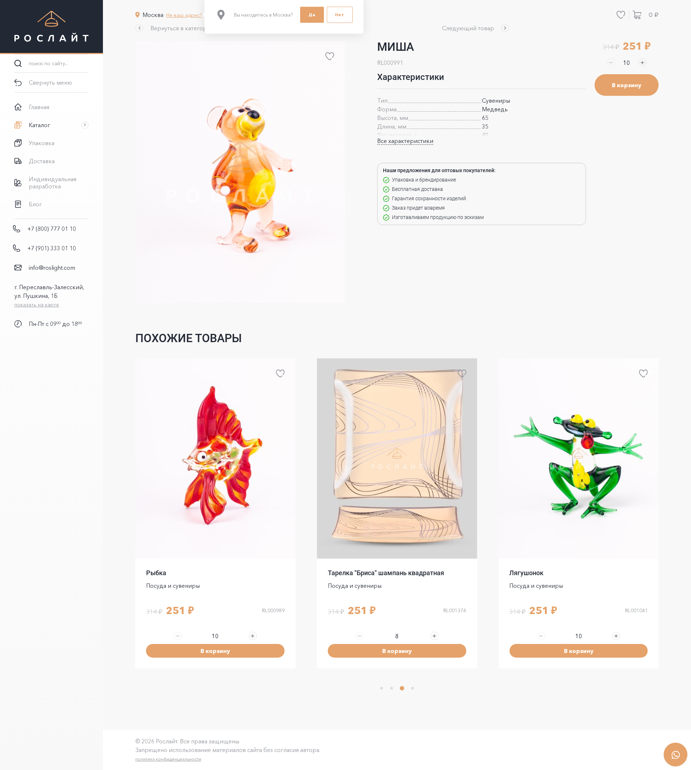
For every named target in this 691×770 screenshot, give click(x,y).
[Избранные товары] (621, 14)
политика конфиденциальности (168, 759)
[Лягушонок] (578, 458)
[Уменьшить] (611, 62)
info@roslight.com (52, 267)
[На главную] (51, 27)
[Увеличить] (642, 62)
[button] (175, 28)
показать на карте (36, 304)
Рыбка (156, 573)
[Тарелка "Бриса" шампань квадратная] (397, 458)
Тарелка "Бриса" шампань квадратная (386, 573)
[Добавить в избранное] (329, 56)
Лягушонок (526, 573)
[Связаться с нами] (675, 754)
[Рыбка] (215, 458)
